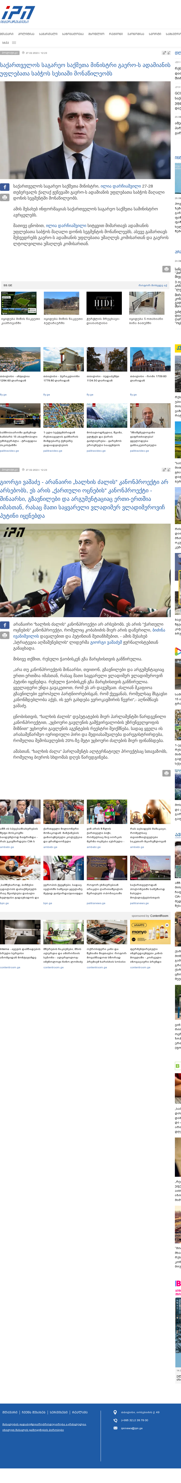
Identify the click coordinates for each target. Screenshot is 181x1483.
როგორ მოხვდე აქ (153, 285)
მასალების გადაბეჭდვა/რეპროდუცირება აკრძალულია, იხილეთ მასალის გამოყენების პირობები (44, 1427)
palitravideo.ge (9, 450)
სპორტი (155, 34)
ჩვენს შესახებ (33, 1412)
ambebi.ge (7, 847)
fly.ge (3, 394)
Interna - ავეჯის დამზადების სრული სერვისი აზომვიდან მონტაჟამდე (20, 953)
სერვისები (59, 1412)
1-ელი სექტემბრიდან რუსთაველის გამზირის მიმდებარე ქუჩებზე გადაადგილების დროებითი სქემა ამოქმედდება (60, 443)
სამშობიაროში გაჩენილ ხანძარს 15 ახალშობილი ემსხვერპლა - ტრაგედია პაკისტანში (18, 439)
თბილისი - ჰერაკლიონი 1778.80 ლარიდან (61, 378)
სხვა (5, 42)
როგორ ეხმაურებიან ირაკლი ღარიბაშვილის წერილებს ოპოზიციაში (105, 889)
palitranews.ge (96, 903)
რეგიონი (116, 34)
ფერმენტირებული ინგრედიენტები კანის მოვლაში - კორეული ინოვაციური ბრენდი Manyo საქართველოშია (147, 957)
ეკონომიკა (136, 34)
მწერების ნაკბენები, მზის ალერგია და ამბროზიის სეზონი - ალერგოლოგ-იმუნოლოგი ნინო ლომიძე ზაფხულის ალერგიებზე (63, 957)
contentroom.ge (10, 967)
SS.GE (8, 285)
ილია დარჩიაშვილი (121, 186)
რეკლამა (80, 1412)
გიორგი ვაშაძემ (106, 642)
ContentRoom (159, 916)
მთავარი (6, 34)
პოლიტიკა (26, 34)
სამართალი (48, 34)
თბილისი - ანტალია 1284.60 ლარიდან (15, 378)
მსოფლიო (96, 34)
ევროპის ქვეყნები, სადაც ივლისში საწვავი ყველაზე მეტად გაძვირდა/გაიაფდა (63, 889)
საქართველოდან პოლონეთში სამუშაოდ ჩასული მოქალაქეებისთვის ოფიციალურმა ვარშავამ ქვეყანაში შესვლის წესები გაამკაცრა (149, 897)
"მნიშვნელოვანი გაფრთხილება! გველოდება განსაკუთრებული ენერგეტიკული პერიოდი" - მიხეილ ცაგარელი (150, 443)
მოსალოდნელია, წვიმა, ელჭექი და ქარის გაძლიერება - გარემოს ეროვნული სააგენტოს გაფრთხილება (105, 441)
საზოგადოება (73, 34)
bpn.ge (4, 903)
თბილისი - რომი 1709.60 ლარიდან (148, 378)
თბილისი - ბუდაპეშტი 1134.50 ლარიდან (103, 378)
